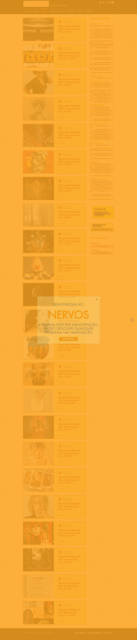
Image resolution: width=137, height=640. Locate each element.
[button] (97, 299)
